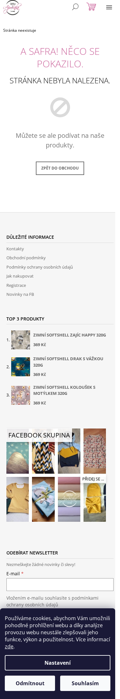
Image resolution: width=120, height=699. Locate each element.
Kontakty (15, 249)
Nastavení (57, 662)
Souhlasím (85, 683)
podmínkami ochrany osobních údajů (52, 601)
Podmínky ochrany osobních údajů (39, 267)
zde (9, 646)
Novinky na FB (20, 294)
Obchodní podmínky (26, 258)
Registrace (16, 285)
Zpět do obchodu (60, 168)
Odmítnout (30, 683)
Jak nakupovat (20, 276)
